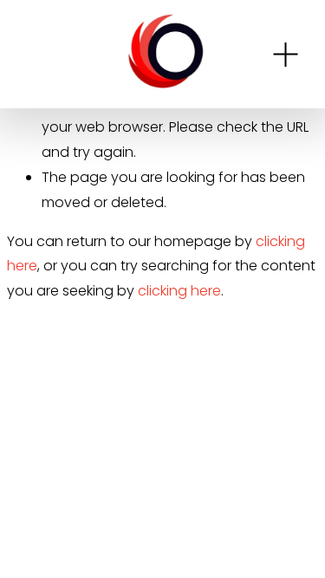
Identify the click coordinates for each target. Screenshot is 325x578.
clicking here (179, 291)
